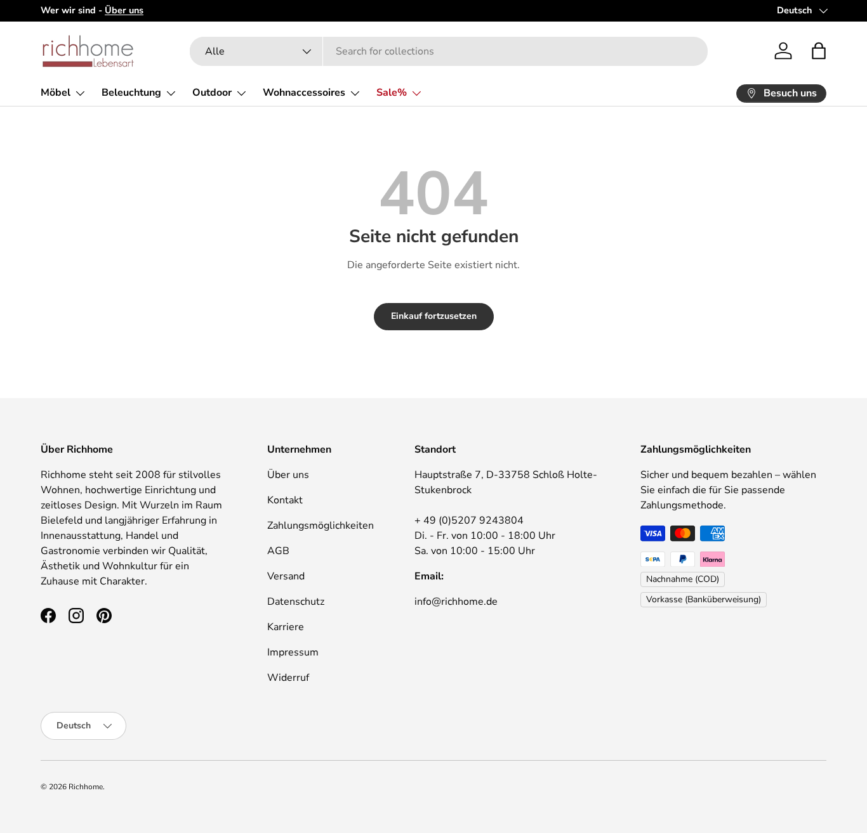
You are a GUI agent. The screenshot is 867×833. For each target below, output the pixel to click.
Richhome (86, 787)
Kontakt (285, 500)
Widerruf (288, 678)
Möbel (55, 93)
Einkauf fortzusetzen (434, 316)
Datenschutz (295, 602)
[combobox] (449, 51)
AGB (278, 551)
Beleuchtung (131, 93)
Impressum (293, 652)
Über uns (288, 475)
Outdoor (212, 93)
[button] (819, 51)
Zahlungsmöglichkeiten (320, 526)
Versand (286, 576)
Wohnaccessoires (304, 93)
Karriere (285, 627)
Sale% (391, 93)
